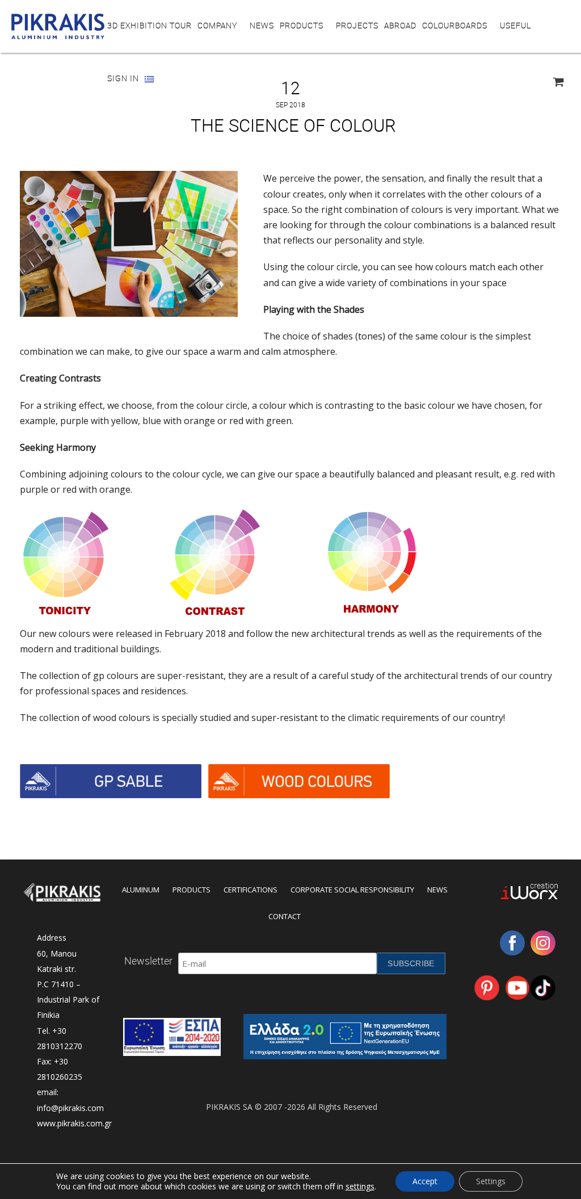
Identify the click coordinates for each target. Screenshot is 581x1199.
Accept (424, 1181)
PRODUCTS (301, 25)
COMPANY (217, 25)
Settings (491, 1181)
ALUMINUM (140, 889)
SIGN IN (123, 78)
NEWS (262, 25)
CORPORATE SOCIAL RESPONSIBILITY (352, 889)
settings (360, 1186)
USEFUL (515, 25)
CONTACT (284, 916)
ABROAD (400, 25)
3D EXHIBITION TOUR (149, 25)
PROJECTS (357, 25)
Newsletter (148, 960)
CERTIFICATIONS (250, 889)
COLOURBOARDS (454, 25)
